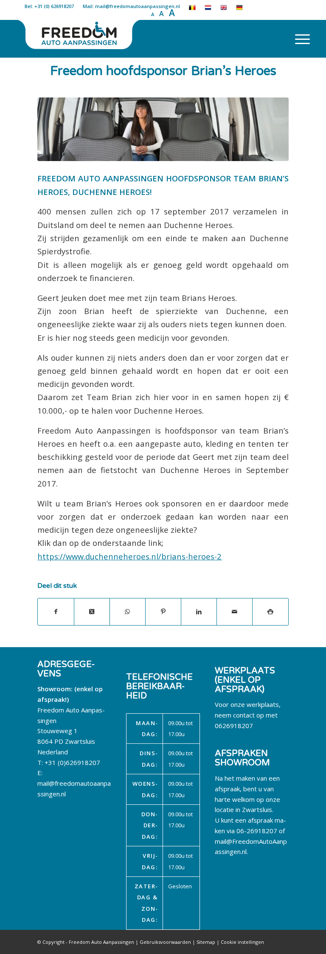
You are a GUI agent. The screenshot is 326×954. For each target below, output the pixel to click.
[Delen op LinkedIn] (198, 611)
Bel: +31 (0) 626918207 (49, 6)
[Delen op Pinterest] (163, 611)
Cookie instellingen (242, 942)
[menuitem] (298, 38)
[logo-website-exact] (79, 38)
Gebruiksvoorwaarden (165, 942)
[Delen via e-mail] (234, 611)
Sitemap (206, 942)
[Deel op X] (92, 611)
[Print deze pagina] (270, 611)
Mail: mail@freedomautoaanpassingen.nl (131, 6)
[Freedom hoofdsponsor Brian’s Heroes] (162, 129)
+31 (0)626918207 (72, 762)
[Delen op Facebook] (55, 611)
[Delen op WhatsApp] (127, 611)
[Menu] (298, 38)
